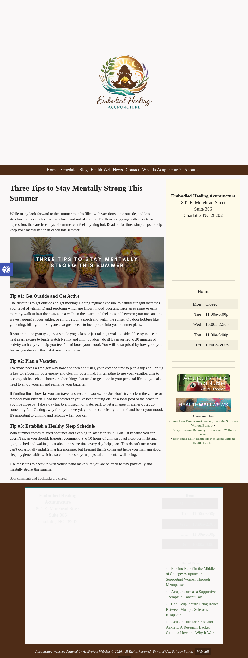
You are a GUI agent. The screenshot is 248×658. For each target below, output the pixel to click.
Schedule (68, 169)
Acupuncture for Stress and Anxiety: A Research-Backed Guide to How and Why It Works (191, 627)
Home (52, 169)
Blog (83, 169)
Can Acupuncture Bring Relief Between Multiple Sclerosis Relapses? (192, 609)
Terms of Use (161, 651)
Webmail (203, 651)
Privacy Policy (182, 651)
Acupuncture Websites (50, 651)
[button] (6, 269)
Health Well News (107, 169)
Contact (132, 169)
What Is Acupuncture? (161, 169)
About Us (192, 169)
